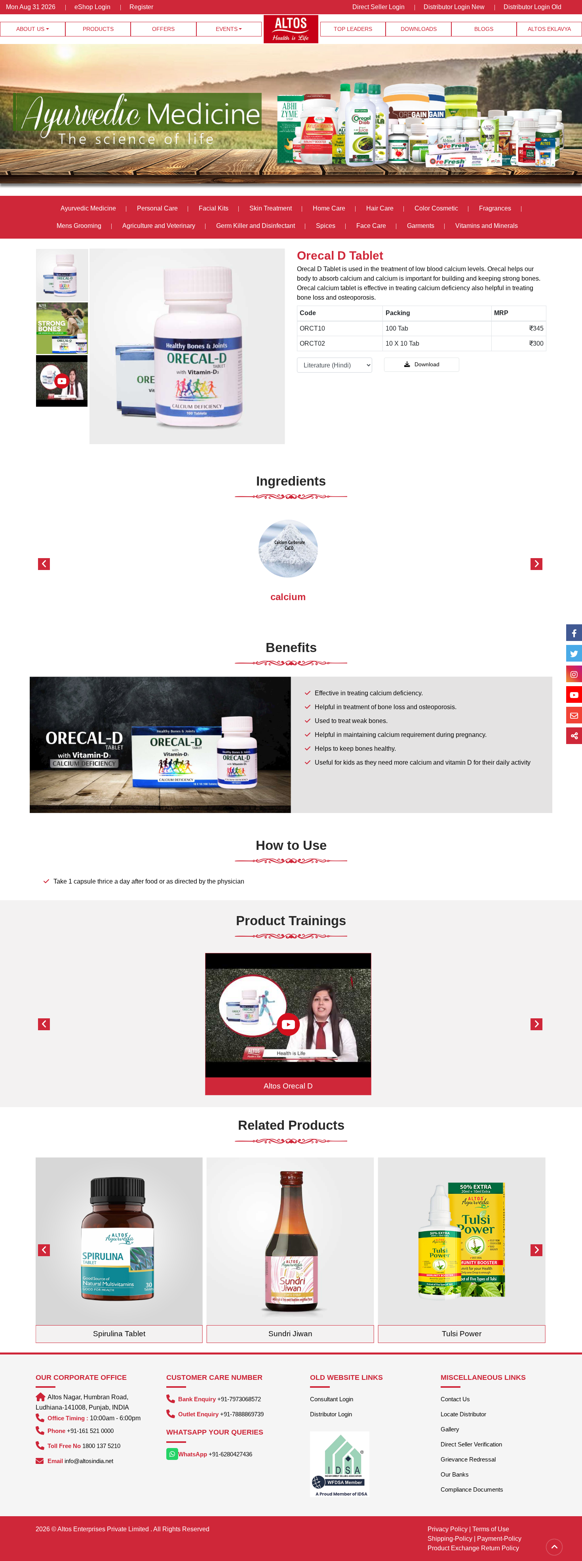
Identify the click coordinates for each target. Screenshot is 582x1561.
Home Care (329, 208)
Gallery (450, 1429)
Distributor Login (331, 1414)
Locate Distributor (463, 1414)
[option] (62, 275)
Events (227, 29)
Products (98, 29)
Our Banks (455, 1474)
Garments (420, 225)
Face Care (371, 225)
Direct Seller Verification (471, 1444)
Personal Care (157, 208)
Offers (163, 29)
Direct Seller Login (378, 7)
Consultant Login (331, 1399)
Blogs (483, 29)
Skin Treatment (270, 208)
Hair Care (380, 208)
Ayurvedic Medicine (88, 208)
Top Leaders (353, 29)
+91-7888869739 (242, 1414)
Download (426, 364)
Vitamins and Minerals (486, 225)
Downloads (419, 29)
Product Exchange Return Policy (473, 1548)
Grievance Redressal (468, 1459)
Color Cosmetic (436, 208)
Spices (326, 225)
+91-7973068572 (239, 1399)
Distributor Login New (454, 7)
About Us (30, 29)
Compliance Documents (472, 1489)
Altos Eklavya (549, 29)
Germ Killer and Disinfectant (255, 225)
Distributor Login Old (532, 7)
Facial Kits (213, 208)
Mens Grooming (79, 225)
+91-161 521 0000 (90, 1430)
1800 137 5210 (101, 1445)
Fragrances (495, 208)
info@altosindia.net (89, 1461)
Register (141, 7)
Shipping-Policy (450, 1538)
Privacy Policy (448, 1529)
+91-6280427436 (230, 1454)
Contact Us (455, 1399)
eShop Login (92, 7)
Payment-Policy (499, 1538)
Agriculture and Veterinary (158, 225)
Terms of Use (490, 1529)
